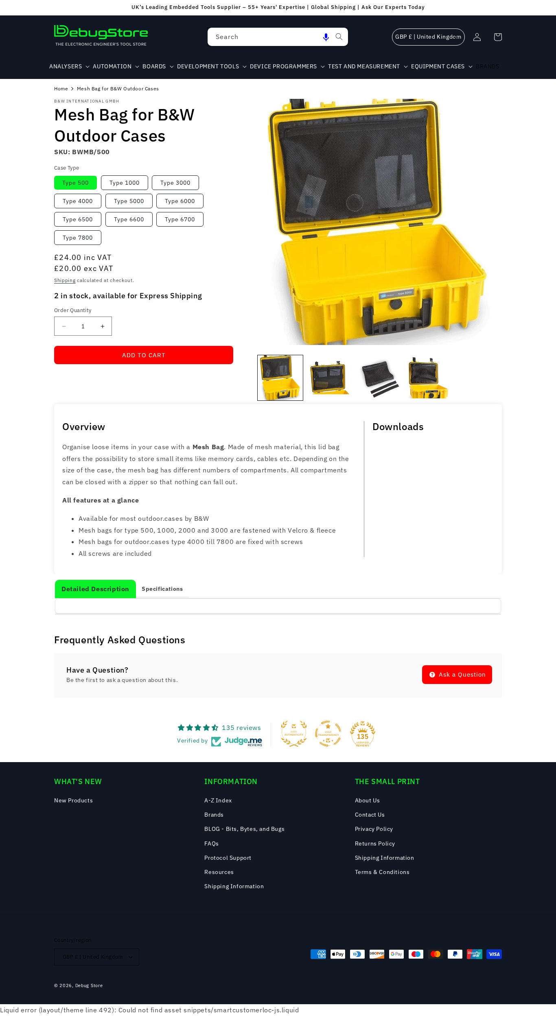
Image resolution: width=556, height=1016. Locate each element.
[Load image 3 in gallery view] (378, 377)
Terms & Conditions (382, 872)
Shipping (65, 280)
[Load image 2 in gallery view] (329, 377)
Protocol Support (228, 857)
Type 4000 (78, 201)
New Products (73, 800)
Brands (214, 814)
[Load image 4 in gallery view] (428, 377)
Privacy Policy (374, 828)
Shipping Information (234, 886)
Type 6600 (129, 219)
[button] (326, 36)
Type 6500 (78, 219)
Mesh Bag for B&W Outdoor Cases (118, 88)
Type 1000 (124, 182)
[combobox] (278, 37)
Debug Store (89, 985)
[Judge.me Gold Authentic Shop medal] (294, 734)
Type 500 (75, 182)
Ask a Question (461, 674)
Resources (219, 872)
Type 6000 (180, 201)
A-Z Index (218, 800)
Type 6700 (180, 219)
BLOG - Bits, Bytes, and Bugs (244, 828)
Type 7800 (78, 237)
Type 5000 (129, 201)
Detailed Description (95, 589)
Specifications (162, 588)
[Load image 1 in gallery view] (280, 377)
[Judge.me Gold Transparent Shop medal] (328, 734)
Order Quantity (73, 310)
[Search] (339, 37)
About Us (367, 800)
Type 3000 (175, 182)
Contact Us (370, 814)
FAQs (211, 843)
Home (61, 88)
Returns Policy (375, 843)
